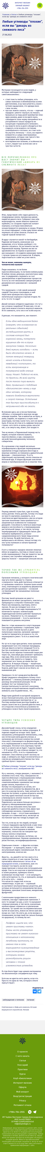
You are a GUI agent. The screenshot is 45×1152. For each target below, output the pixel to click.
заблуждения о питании (13, 1000)
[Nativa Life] (5, 5)
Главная (5, 15)
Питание (26, 1010)
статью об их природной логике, (19, 862)
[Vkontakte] (35, 991)
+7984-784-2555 (22, 8)
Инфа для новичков (22, 1007)
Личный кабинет (22, 6)
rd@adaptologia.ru (22, 1124)
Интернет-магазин (22, 3)
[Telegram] (39, 991)
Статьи (14, 15)
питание (30, 1000)
